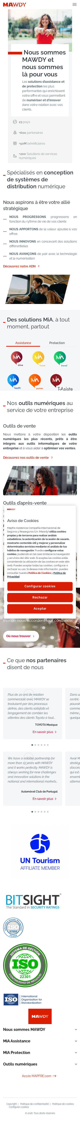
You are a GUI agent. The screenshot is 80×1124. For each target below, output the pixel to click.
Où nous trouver (18, 636)
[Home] (14, 4)
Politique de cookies (63, 1104)
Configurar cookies (19, 1107)
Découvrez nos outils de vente (28, 457)
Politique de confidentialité (34, 1104)
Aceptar (40, 609)
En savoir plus (43, 732)
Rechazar (40, 597)
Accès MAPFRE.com (39, 1076)
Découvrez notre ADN (21, 266)
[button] (32, 745)
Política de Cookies (39, 573)
